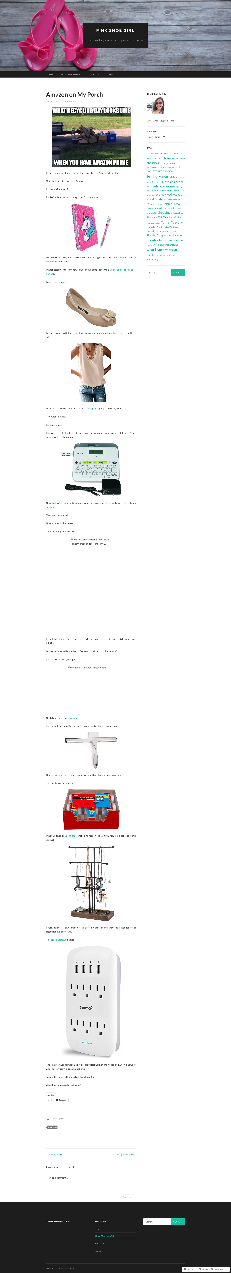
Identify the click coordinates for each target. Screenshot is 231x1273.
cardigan (72, 717)
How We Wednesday (164, 190)
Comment (127, 1197)
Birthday (150, 158)
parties (161, 208)
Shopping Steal (177, 213)
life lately (159, 199)
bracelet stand (58, 939)
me (179, 199)
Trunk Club (178, 236)
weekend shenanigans (166, 244)
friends (177, 177)
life (151, 199)
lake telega (150, 195)
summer (158, 223)
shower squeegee (60, 774)
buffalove (175, 158)
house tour (151, 191)
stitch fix (178, 217)
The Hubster (174, 227)
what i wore (155, 250)
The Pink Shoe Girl (73, 101)
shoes (154, 212)
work (164, 255)
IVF (182, 190)
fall (179, 167)
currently (165, 167)
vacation (179, 240)
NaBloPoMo (172, 203)
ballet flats (118, 332)
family (150, 171)
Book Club (94, 74)
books (168, 158)
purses (167, 208)
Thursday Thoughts (156, 235)
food (172, 171)
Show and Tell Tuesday (160, 217)
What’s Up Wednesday (124, 1154)
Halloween (151, 186)
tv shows (169, 240)
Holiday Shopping (174, 186)
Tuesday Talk (155, 240)
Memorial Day (54, 1154)
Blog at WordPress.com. (60, 1268)
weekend (150, 245)
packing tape (70, 835)
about (149, 154)
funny (182, 177)
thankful (151, 227)
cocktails (167, 163)
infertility (177, 190)
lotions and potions (171, 199)
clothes (161, 163)
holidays (161, 186)
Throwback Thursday (168, 231)
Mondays (152, 203)
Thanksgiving (163, 227)
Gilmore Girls (157, 182)
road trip (173, 208)
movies (160, 204)
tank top (89, 408)
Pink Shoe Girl (115, 30)
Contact (110, 74)
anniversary (174, 154)
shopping (164, 212)
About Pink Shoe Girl (72, 74)
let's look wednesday (167, 194)
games (149, 182)
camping (182, 158)
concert (173, 163)
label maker (52, 507)
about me (155, 154)
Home (52, 74)
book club (160, 158)
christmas (153, 162)
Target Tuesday (172, 222)
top (79, 639)
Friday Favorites (161, 176)
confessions (152, 167)
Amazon (52, 1127)
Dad (170, 167)
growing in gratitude (172, 181)
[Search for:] (166, 272)
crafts (160, 167)
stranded (150, 223)
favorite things (161, 170)
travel (170, 235)
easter (174, 167)
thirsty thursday (154, 231)
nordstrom (152, 207)
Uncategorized (59, 1118)
